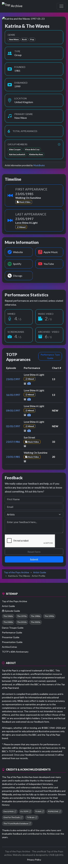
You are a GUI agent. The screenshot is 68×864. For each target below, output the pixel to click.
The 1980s (35, 616)
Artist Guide (39, 572)
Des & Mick (8, 811)
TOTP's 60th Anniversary (15, 651)
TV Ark (38, 811)
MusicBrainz (39, 165)
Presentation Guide (12, 642)
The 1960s (8, 616)
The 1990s (49, 616)
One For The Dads (11, 817)
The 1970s (22, 616)
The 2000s (8, 622)
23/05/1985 (13, 456)
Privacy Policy (34, 859)
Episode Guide (12, 610)
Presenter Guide (10, 637)
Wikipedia (7, 794)
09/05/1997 (13, 410)
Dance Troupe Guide (12, 627)
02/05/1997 (13, 426)
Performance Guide (12, 632)
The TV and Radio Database (15, 823)
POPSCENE (53, 811)
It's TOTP (24, 811)
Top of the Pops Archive (16, 572)
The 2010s (22, 622)
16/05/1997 (13, 394)
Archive (16, 5)
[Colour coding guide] (59, 144)
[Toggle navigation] (61, 6)
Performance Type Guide (50, 356)
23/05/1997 (13, 379)
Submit (34, 559)
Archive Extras (9, 646)
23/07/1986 (13, 441)
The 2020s (35, 622)
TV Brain (30, 817)
